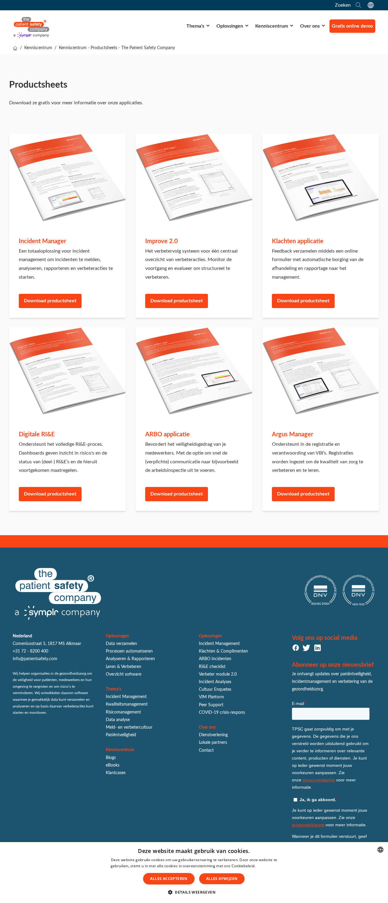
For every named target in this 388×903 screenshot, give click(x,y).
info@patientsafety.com (35, 659)
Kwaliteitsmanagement (127, 704)
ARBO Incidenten (215, 659)
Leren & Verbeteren (123, 667)
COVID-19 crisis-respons (222, 712)
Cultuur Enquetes (215, 689)
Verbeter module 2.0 (218, 674)
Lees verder (266, 865)
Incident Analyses (215, 682)
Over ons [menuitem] (310, 26)
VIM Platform (211, 697)
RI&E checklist (212, 667)
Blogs (111, 758)
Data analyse (118, 720)
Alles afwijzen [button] (222, 878)
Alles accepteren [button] (168, 878)
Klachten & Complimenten (223, 651)
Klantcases (115, 773)
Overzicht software (123, 674)
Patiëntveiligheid (121, 735)
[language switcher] (370, 5)
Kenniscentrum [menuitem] (271, 26)
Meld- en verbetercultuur (129, 727)
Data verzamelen (121, 644)
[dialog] (194, 872)
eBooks (112, 765)
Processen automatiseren (129, 651)
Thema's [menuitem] (195, 26)
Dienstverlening (213, 735)
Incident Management (126, 697)
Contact (206, 750)
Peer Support (211, 705)
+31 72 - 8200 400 (30, 651)
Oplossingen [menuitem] (229, 26)
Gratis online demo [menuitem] (352, 26)
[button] (194, 892)
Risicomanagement (123, 712)
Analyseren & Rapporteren (130, 659)
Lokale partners (213, 742)
